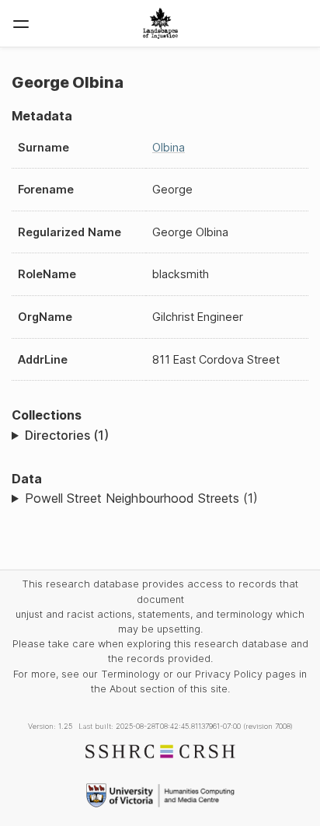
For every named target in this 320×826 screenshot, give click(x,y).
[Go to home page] (160, 23)
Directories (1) (67, 435)
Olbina (168, 147)
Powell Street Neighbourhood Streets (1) (141, 498)
